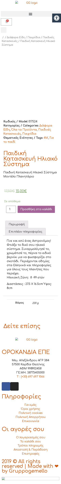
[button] (30, 14)
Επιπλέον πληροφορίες (25, 231)
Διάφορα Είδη (16, 37)
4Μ (46, 137)
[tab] (16, 224)
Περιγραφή (17, 224)
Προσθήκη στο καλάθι (36, 209)
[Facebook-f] (6, 386)
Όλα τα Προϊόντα (24, 129)
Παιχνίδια (33, 37)
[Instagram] (14, 386)
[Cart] (6, 21)
